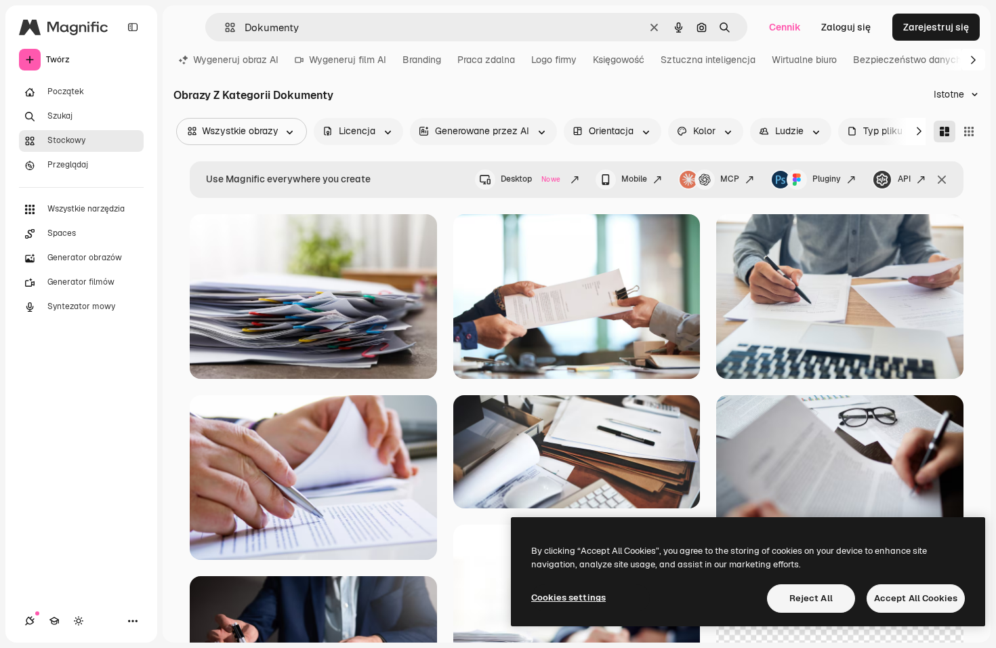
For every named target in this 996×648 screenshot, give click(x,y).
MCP (729, 179)
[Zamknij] (941, 179)
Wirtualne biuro (804, 60)
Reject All (811, 598)
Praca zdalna (486, 60)
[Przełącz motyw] (78, 621)
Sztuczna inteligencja (708, 60)
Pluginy (826, 179)
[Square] (969, 131)
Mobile (634, 179)
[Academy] (54, 621)
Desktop (530, 179)
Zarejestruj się (936, 27)
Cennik (785, 27)
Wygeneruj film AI (347, 60)
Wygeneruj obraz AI (235, 60)
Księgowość (618, 60)
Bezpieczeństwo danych (907, 60)
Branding (421, 60)
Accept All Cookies (915, 598)
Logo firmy (554, 60)
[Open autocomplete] (224, 27)
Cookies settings (568, 597)
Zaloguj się (846, 27)
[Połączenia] (30, 621)
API (904, 179)
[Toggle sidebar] (133, 27)
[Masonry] (944, 131)
